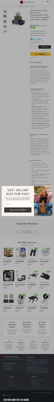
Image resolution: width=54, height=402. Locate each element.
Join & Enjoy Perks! (17, 210)
